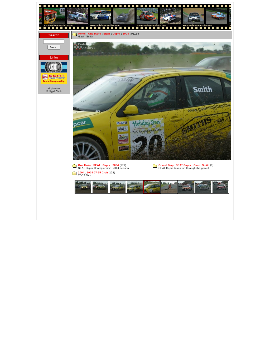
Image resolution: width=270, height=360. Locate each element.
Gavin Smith (201, 165)
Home (82, 33)
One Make (94, 33)
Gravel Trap (165, 165)
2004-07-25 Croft (97, 172)
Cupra (116, 33)
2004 (126, 33)
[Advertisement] (135, 207)
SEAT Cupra (183, 165)
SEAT (106, 33)
